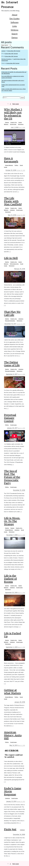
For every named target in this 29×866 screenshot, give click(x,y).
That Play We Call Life (12, 313)
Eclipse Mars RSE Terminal (13, 50)
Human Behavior (9, 165)
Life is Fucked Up (12, 635)
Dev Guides (14, 18)
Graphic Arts (13, 122)
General (12, 528)
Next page (15, 104)
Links (14, 26)
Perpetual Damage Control (10, 418)
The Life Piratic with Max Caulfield (13, 201)
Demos (15, 37)
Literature (12, 210)
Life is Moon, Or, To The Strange (12, 521)
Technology (21, 124)
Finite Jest (10, 829)
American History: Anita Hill (13, 735)
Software (14, 22)
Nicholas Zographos (7, 59)
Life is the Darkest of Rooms (10, 578)
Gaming (7, 122)
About (14, 15)
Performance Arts (14, 263)
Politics (16, 165)
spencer (3, 50)
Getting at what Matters (12, 692)
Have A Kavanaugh (11, 160)
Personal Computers (10, 320)
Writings (14, 30)
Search (15, 34)
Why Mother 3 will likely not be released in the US (13, 114)
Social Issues (13, 124)
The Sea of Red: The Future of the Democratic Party (12, 477)
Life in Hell (11, 258)
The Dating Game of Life (12, 364)
